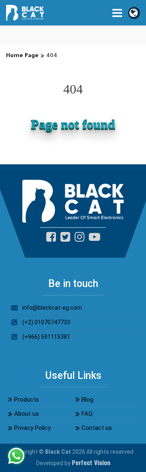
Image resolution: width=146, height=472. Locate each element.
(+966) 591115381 (46, 337)
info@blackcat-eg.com (52, 307)
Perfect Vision (91, 463)
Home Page (22, 56)
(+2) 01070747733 (46, 322)
